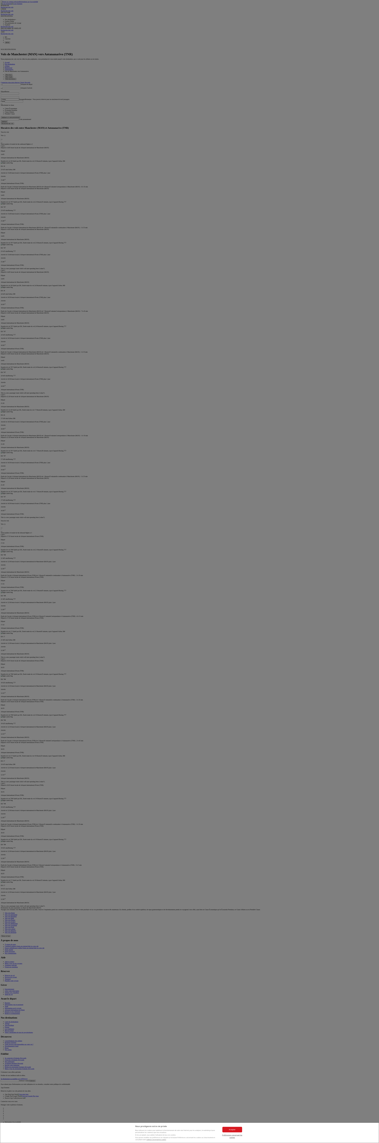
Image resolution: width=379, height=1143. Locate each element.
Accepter (232, 1129)
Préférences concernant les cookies (232, 1136)
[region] (189, 1133)
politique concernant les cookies (156, 1140)
